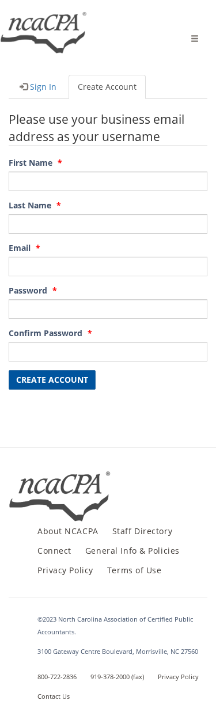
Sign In (42, 86)
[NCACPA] (44, 25)
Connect (54, 550)
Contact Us (53, 696)
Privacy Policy (65, 570)
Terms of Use (134, 570)
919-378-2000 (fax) (117, 676)
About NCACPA (67, 531)
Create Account (107, 86)
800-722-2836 (57, 676)
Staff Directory (142, 531)
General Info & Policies (132, 550)
